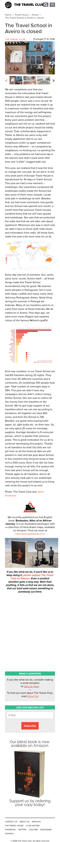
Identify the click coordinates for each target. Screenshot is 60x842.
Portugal (38, 39)
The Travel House (14, 825)
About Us (32, 696)
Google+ (9, 833)
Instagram (46, 829)
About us (24, 821)
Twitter (22, 829)
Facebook (10, 829)
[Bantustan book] (30, 808)
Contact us (11, 821)
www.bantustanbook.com (29, 533)
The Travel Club (29, 5)
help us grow (31, 686)
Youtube (33, 829)
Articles (36, 821)
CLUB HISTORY (33, 825)
